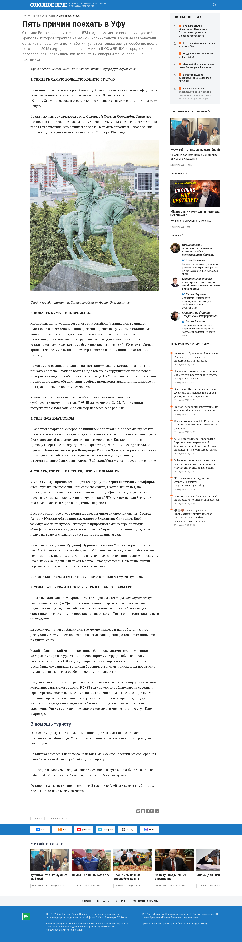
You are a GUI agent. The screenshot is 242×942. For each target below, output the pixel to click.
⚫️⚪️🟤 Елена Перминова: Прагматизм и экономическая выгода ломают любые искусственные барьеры (193, 515)
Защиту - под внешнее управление (171, 876)
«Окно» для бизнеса (210, 875)
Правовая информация (145, 901)
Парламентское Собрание (188, 111)
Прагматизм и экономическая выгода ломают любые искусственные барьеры (198, 250)
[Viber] (152, 811)
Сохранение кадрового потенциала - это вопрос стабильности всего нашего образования (201, 283)
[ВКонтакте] (138, 811)
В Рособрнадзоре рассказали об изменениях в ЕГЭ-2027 (195, 78)
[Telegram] (148, 811)
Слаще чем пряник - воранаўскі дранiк (127, 876)
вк (42, 829)
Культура (119, 886)
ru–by (130, 829)
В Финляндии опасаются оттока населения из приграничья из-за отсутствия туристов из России (194, 463)
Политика (177, 173)
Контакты (103, 901)
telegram (108, 829)
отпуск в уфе (37, 818)
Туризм (26, 16)
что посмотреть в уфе (57, 818)
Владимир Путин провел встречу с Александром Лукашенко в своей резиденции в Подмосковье (196, 392)
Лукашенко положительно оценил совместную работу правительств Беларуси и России (195, 374)
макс (152, 829)
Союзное (202, 886)
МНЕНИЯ (175, 235)
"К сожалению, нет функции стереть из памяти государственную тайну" (192, 481)
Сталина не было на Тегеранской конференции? (200, 314)
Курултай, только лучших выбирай (195, 149)
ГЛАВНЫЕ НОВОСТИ (186, 17)
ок (64, 829)
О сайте (86, 901)
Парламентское (39, 886)
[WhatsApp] (157, 811)
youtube (86, 829)
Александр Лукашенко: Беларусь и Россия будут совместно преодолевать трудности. (196, 356)
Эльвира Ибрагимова (68, 16)
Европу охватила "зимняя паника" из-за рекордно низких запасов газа (196, 497)
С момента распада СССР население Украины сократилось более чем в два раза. (196, 424)
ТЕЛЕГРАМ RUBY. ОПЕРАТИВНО (189, 343)
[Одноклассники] (143, 811)
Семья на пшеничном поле (91, 875)
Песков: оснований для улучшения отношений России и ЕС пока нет (196, 408)
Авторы (120, 901)
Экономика (162, 886)
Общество (78, 886)
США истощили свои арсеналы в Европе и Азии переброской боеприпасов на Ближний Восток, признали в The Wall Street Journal (195, 444)
